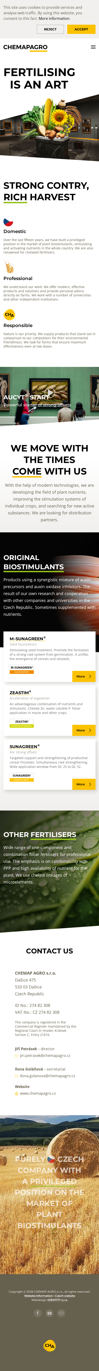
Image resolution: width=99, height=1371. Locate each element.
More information (54, 18)
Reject (50, 29)
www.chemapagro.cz (38, 1093)
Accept (81, 29)
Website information (38, 1295)
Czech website (65, 1295)
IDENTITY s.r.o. (57, 1300)
